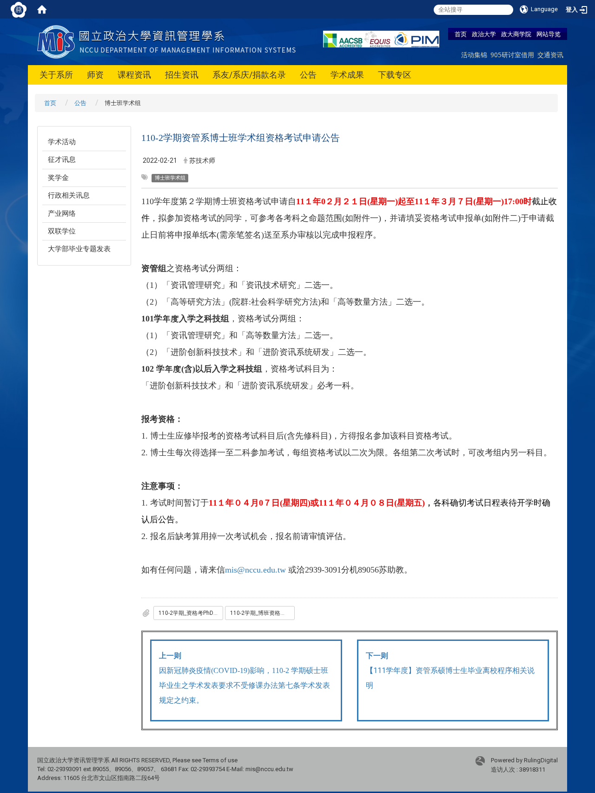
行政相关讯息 (69, 195)
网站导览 (548, 34)
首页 (461, 34)
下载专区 (394, 75)
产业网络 (62, 213)
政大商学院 (516, 34)
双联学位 (62, 231)
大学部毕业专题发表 (79, 249)
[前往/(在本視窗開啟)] (168, 41)
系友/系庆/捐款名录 (249, 75)
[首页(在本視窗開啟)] (41, 9)
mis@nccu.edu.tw (255, 569)
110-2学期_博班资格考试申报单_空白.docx (262, 613)
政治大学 (484, 34)
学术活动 (62, 142)
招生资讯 (181, 75)
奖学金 (58, 177)
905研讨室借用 (512, 54)
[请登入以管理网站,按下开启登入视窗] (18, 9)
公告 (308, 75)
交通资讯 (550, 54)
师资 (95, 75)
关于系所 (56, 75)
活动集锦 (474, 54)
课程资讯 (134, 75)
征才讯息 (62, 159)
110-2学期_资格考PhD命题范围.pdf (191, 613)
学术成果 (347, 75)
